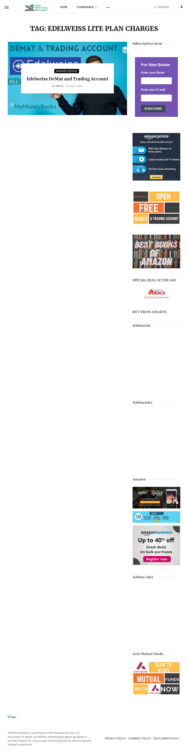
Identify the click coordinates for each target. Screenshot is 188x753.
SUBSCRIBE (153, 108)
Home (64, 7)
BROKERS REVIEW (66, 71)
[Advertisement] (156, 364)
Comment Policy (139, 738)
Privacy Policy (115, 738)
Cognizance (85, 7)
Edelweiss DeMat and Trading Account (67, 79)
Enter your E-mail (153, 89)
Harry (59, 86)
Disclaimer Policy (166, 738)
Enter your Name (153, 72)
